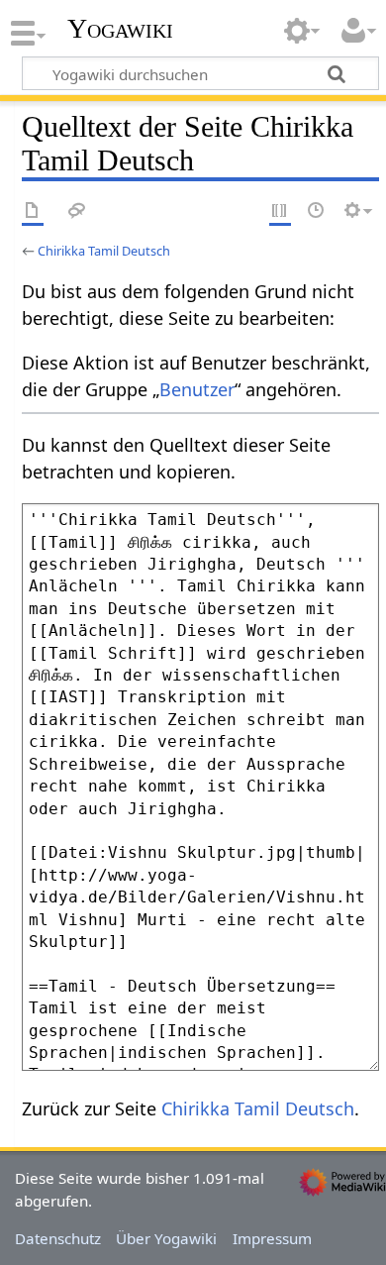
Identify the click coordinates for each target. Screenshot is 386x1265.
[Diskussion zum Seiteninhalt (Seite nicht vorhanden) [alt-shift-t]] (77, 211)
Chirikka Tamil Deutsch (104, 251)
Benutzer (197, 389)
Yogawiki (120, 29)
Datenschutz (58, 1238)
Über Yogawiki (166, 1238)
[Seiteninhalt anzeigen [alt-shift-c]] (33, 211)
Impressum (272, 1238)
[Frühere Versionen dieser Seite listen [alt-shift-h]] (317, 211)
